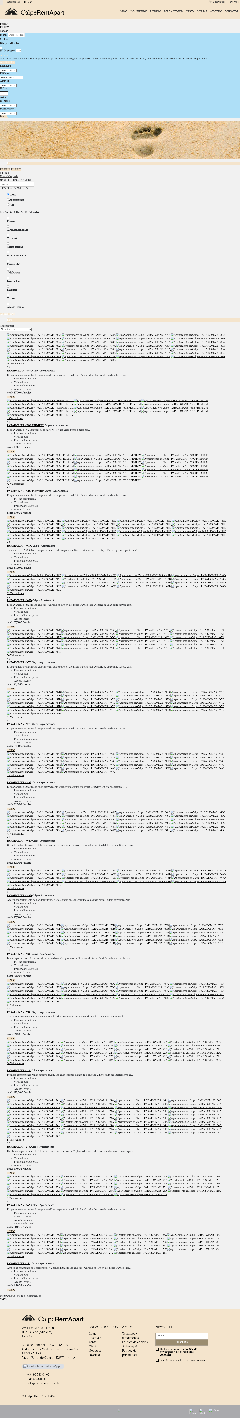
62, (18, 804)
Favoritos (234, 2)
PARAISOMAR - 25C (18, 1263)
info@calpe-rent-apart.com (45, 1383)
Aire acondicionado (17, 230)
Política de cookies (135, 1342)
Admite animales (16, 255)
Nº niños (5, 101)
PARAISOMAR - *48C (19, 841)
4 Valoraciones (15, 418)
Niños (3, 88)
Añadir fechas (7, 62)
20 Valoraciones (15, 888)
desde (10, 392)
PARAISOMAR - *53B (19, 954)
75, (18, 684)
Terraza (11, 298)
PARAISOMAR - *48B (19, 782)
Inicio (123, 11)
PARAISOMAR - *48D (19, 895)
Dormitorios (7, 109)
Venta (190, 11)
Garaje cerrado (15, 247)
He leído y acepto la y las (178, 1352)
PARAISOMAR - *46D (19, 600)
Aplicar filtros (7, 314)
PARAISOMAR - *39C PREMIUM (25, 491)
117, (18, 447)
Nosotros (216, 11)
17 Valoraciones (15, 1140)
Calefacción (13, 272)
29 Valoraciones (15, 1256)
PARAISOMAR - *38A (19, 371)
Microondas (13, 264)
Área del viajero (217, 2)
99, (18, 1227)
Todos (12, 195)
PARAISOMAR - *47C (19, 662)
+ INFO (11, 397)
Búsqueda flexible (10, 43)
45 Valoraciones (15, 775)
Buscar (3, 24)
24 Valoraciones (15, 1005)
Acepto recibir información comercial (183, 1360)
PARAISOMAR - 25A (19, 1205)
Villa (11, 205)
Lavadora (12, 290)
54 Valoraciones (15, 655)
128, (18, 1092)
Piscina (11, 221)
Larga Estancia (174, 11)
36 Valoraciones (15, 364)
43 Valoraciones (15, 834)
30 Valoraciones (15, 1063)
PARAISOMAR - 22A (19, 1070)
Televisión (12, 238)
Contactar (232, 11)
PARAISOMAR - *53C (19, 1012)
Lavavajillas (13, 281)
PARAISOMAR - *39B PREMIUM (25, 425)
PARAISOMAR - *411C (19, 546)
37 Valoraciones (15, 947)
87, (18, 392)
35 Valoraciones (15, 593)
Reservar (155, 11)
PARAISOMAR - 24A (19, 1147)
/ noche (26, 392)
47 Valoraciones (15, 717)
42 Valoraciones (15, 484)
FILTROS (5, 27)
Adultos (4, 81)
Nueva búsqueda (9, 176)
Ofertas (202, 11)
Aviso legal (129, 1346)
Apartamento (16, 200)
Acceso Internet (15, 307)
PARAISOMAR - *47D (19, 724)
